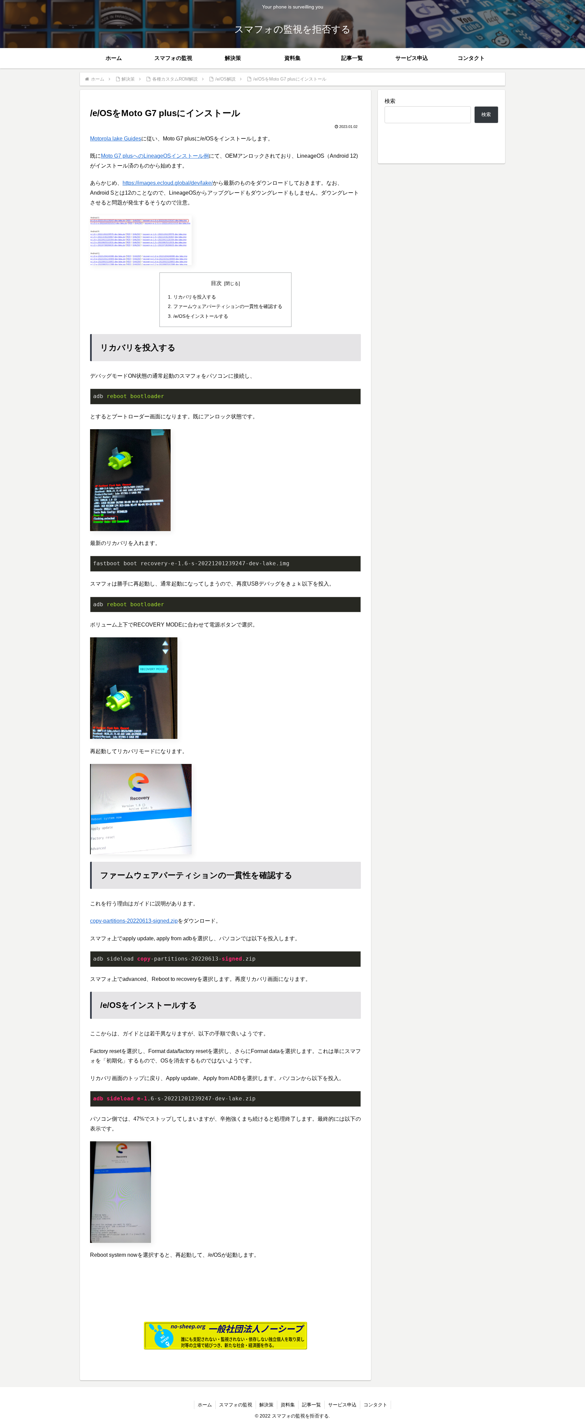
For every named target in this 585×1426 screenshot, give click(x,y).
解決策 (266, 1404)
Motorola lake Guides (115, 138)
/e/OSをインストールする (200, 316)
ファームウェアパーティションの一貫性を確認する (227, 306)
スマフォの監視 (235, 1404)
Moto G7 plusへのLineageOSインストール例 (155, 156)
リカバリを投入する (194, 297)
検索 (390, 101)
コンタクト (375, 1404)
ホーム (205, 1404)
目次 (216, 283)
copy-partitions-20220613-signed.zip (134, 921)
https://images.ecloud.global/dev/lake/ (168, 183)
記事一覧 (311, 1404)
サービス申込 (342, 1404)
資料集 (288, 1404)
